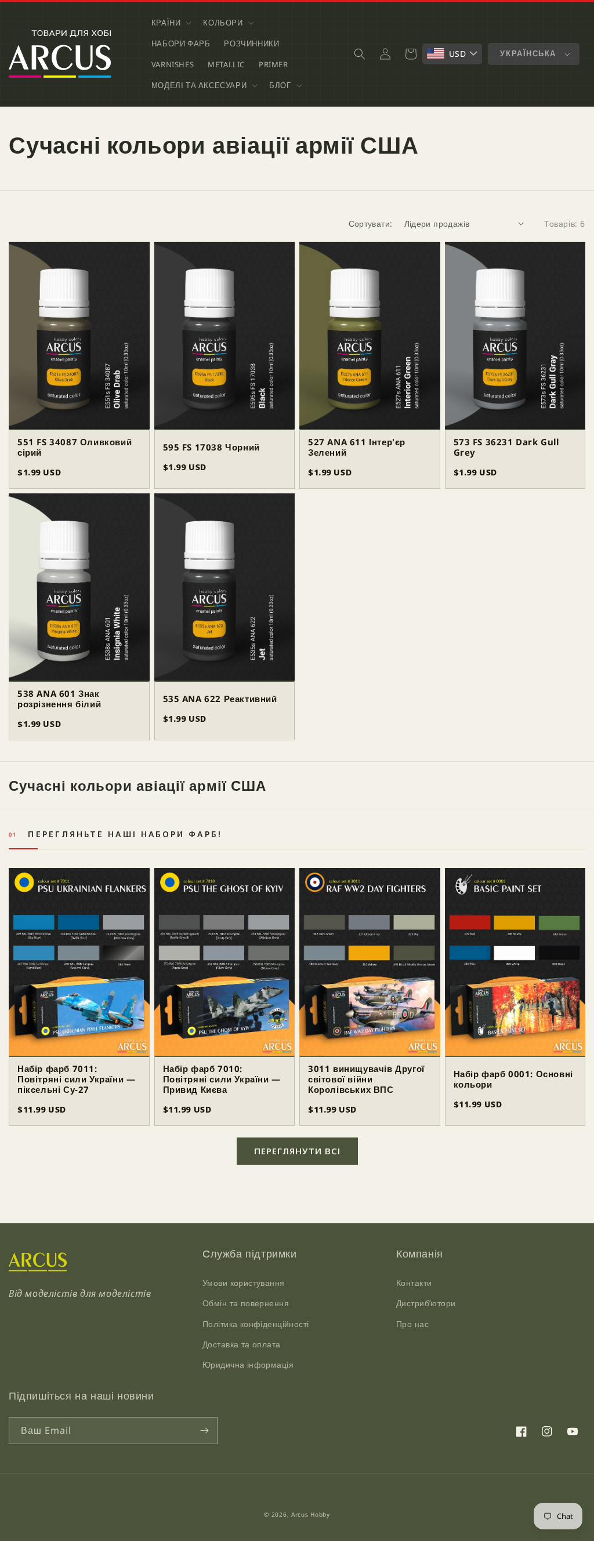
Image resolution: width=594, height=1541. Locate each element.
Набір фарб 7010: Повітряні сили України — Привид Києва (222, 1079)
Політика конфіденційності (255, 1323)
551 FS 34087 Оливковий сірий (74, 447)
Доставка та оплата (241, 1344)
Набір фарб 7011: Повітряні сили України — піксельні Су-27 (76, 1079)
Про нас (412, 1323)
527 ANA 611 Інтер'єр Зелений (356, 447)
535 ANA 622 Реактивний (220, 698)
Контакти (414, 1282)
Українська (528, 53)
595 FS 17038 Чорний (211, 447)
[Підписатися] (204, 1430)
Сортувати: (371, 223)
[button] (170, 22)
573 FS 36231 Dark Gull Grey (506, 447)
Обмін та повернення (245, 1303)
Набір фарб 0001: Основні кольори (513, 1078)
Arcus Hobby (310, 1514)
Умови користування (243, 1282)
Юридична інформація (248, 1364)
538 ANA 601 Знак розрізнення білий (59, 698)
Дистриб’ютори (425, 1303)
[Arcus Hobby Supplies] (38, 1268)
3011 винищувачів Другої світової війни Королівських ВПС (366, 1079)
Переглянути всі (297, 1151)
